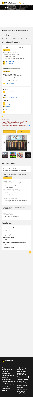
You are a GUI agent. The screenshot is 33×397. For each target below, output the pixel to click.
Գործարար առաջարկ (8, 381)
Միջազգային (6, 388)
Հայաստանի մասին (23, 377)
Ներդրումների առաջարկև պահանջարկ (22, 373)
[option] (16, 143)
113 (22, 3)
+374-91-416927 (11, 63)
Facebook (7, 104)
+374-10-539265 (9, 62)
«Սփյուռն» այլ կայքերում (21, 368)
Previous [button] (4, 142)
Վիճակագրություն (7, 386)
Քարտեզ (7, 71)
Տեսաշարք (23, 131)
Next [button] (28, 142)
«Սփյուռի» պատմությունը (22, 382)
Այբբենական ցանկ (8, 383)
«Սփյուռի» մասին (22, 379)
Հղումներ (4, 390)
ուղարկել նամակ (9, 92)
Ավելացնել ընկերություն (6, 372)
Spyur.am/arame (9, 112)
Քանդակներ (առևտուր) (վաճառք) (13, 195)
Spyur (6, 103)
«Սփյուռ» (28, 125)
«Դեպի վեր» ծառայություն (6, 378)
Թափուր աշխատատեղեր (22, 388)
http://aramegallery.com (11, 97)
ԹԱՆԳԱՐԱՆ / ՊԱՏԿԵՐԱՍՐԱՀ (12, 216)
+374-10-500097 (9, 83)
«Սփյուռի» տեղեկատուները (7, 368)
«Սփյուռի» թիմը (22, 385)
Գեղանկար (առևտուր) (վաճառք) (12, 192)
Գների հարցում (8, 178)
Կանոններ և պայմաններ (21, 392)
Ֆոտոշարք (9, 131)
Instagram (7, 106)
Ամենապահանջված (8, 375)
